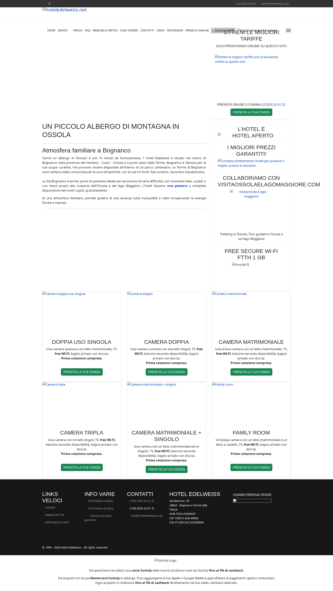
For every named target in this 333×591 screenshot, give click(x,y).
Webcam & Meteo (105, 30)
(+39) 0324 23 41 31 (142, 501)
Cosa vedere (129, 30)
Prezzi (77, 30)
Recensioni (175, 30)
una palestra (177, 186)
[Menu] (288, 30)
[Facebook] (43, 3)
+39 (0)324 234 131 (246, 3)
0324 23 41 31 (275, 104)
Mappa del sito (54, 514)
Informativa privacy (100, 508)
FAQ (87, 30)
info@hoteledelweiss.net (275, 3)
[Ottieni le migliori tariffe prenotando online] (251, 76)
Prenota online (197, 30)
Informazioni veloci (57, 522)
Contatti (147, 30)
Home (51, 30)
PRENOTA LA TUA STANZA (251, 112)
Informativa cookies (100, 501)
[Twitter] (49, 3)
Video (160, 30)
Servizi (62, 30)
